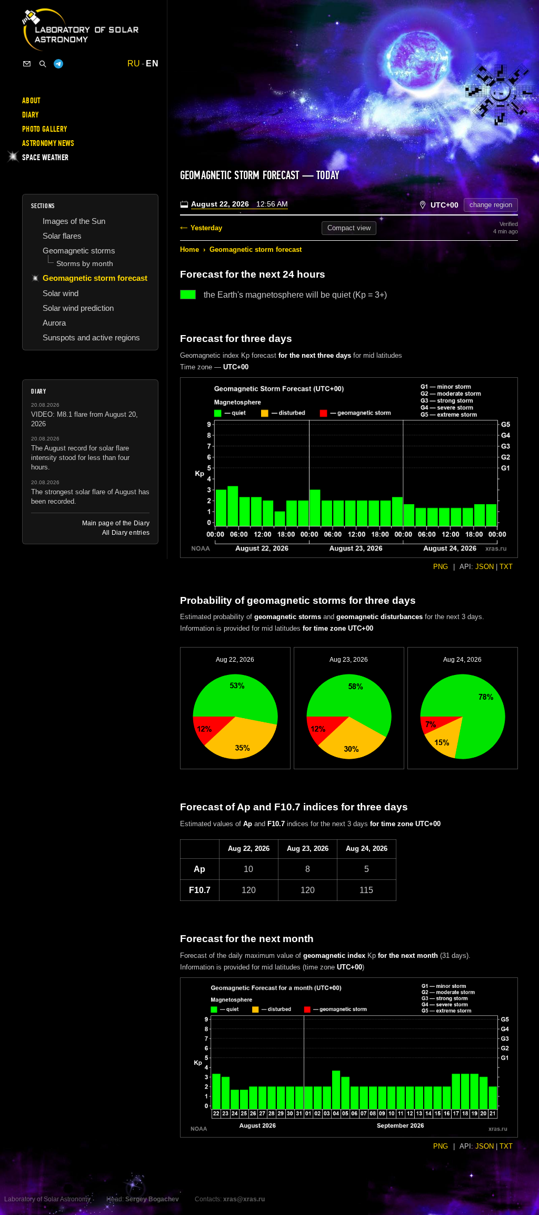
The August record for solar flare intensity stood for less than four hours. (80, 457)
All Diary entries (125, 532)
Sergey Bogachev (152, 1199)
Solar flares (62, 235)
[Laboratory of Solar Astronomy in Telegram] (58, 63)
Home (189, 249)
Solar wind (60, 293)
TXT (506, 567)
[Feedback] (27, 63)
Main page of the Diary (115, 523)
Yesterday (206, 228)
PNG (440, 567)
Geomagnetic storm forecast (255, 249)
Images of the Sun (74, 221)
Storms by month (84, 263)
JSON (484, 567)
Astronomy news (48, 143)
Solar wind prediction (78, 307)
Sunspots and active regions (91, 337)
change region (491, 205)
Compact (349, 228)
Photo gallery (44, 129)
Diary (30, 115)
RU (134, 64)
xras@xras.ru (244, 1199)
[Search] (42, 63)
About (31, 100)
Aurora (54, 322)
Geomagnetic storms (79, 250)
